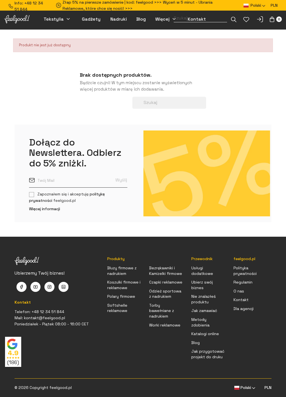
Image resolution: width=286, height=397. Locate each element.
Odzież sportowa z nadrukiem (165, 294)
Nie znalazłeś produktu (203, 299)
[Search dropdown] (234, 19)
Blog (195, 342)
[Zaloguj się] (260, 19)
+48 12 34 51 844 (48, 311)
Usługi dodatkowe (202, 270)
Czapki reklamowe (165, 282)
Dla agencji (243, 308)
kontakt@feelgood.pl (44, 317)
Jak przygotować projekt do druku (207, 354)
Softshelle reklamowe (117, 308)
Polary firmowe (121, 296)
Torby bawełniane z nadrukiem (161, 311)
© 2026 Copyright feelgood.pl (43, 387)
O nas (238, 291)
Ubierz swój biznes (202, 285)
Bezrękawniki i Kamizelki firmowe (165, 270)
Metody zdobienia (200, 322)
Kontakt (241, 299)
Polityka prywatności (245, 270)
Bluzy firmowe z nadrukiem (122, 270)
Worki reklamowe (164, 325)
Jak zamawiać (204, 310)
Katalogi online (205, 333)
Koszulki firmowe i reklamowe (123, 285)
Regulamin (242, 282)
